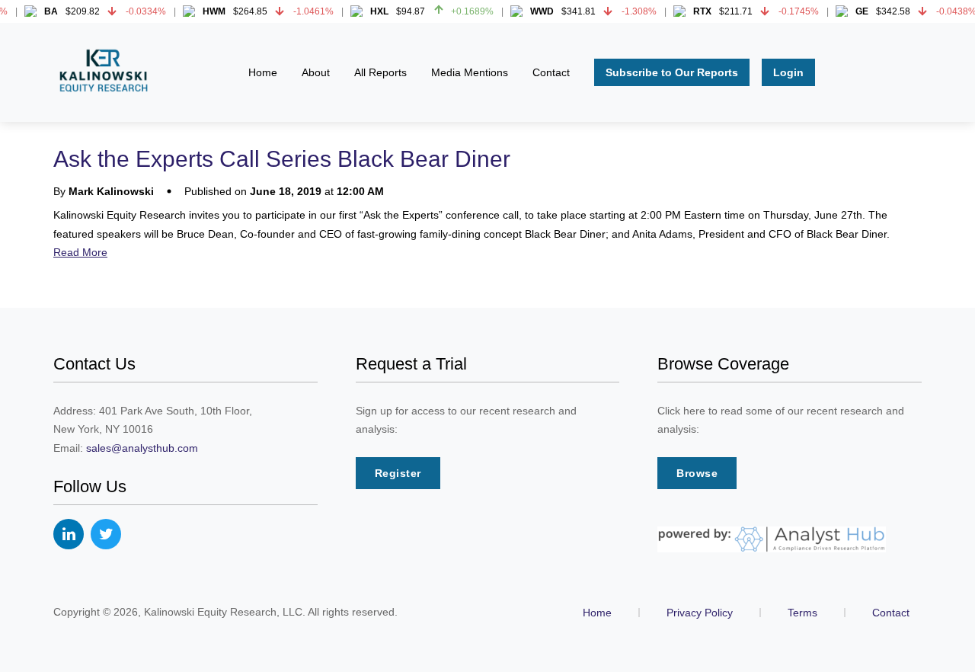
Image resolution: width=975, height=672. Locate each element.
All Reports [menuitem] (380, 72)
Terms (802, 612)
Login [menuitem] (788, 72)
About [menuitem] (316, 72)
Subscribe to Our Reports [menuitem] (672, 72)
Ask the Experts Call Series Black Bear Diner (281, 158)
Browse (697, 473)
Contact (890, 612)
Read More (80, 252)
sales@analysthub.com (142, 448)
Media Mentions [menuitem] (469, 72)
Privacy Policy (700, 612)
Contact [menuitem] (551, 72)
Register (398, 473)
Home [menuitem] (262, 72)
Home (597, 612)
